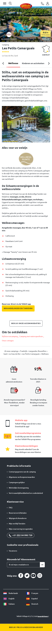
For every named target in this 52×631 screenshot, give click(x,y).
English (11, 599)
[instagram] (39, 575)
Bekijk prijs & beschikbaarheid (26, 627)
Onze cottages (8, 341)
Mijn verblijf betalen (17, 524)
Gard (16, 56)
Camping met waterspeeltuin (31, 336)
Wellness (13, 63)
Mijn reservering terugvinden (21, 529)
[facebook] (20, 575)
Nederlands (13, 593)
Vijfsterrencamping (10, 336)
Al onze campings (11, 351)
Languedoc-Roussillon (38, 351)
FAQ (10, 508)
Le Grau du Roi (7, 56)
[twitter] (27, 575)
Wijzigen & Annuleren (18, 518)
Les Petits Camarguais (31, 354)
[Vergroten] (47, 109)
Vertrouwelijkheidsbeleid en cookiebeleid (26, 493)
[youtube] (33, 575)
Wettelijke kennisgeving (19, 488)
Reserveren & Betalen (18, 513)
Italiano (11, 604)
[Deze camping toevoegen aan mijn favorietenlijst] (49, 10)
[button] (3, 63)
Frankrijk (23, 351)
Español (34, 599)
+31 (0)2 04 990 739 (22, 535)
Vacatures (13, 551)
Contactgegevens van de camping (22, 472)
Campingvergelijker (17, 482)
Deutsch (34, 604)
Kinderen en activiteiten (33, 63)
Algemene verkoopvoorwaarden (22, 477)
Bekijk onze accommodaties (26, 323)
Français (34, 593)
